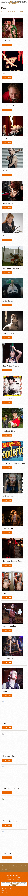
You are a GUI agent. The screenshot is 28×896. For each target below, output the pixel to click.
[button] (26, 2)
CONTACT (4, 890)
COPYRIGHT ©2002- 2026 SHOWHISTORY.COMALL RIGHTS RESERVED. (14, 877)
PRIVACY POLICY (6, 888)
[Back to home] (13, 2)
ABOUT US (4, 892)
